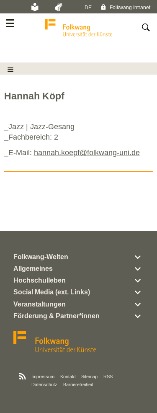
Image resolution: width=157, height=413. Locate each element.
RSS (108, 376)
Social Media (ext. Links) (51, 292)
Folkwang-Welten (40, 256)
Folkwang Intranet (129, 7)
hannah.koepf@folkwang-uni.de (87, 152)
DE (88, 7)
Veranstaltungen (39, 304)
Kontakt (68, 376)
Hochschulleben (39, 280)
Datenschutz (44, 384)
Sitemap (89, 376)
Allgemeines (33, 268)
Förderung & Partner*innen (56, 315)
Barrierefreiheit (78, 384)
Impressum (42, 376)
